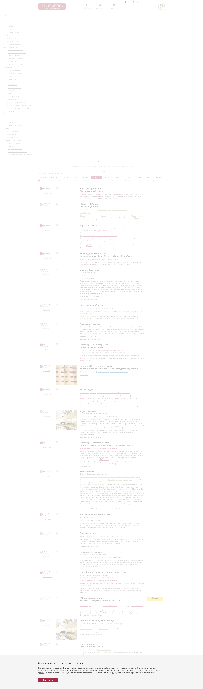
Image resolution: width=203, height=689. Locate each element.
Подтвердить (47, 680)
